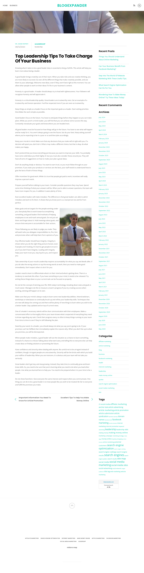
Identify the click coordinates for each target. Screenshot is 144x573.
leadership (40, 44)
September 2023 (104, 160)
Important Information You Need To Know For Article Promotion (35, 399)
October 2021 (103, 257)
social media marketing (106, 388)
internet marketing (105, 367)
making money (103, 433)
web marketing (115, 471)
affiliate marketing (105, 341)
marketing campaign (105, 436)
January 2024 (103, 143)
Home (5, 5)
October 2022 (103, 206)
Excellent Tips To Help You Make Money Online (75, 399)
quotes (101, 379)
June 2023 (102, 172)
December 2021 (104, 249)
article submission (106, 413)
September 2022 (104, 210)
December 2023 (104, 147)
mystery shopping (117, 439)
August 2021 (103, 265)
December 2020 (104, 299)
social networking (105, 468)
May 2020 (102, 329)
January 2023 (103, 193)
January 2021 (103, 295)
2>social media (104, 404)
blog (100, 350)
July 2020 (102, 320)
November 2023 (104, 151)
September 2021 (104, 261)
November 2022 (104, 202)
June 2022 (102, 223)
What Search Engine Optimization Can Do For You (112, 86)
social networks (116, 468)
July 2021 (102, 270)
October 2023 (103, 155)
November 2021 (104, 253)
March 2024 (103, 134)
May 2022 (102, 227)
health (101, 363)
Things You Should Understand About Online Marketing (111, 58)
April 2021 (102, 282)
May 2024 (102, 126)
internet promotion (112, 426)
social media (104, 462)
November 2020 (104, 304)
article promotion (121, 410)
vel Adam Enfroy (21, 44)
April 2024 (102, 130)
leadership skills (122, 430)
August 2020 (103, 316)
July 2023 (102, 168)
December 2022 (104, 198)
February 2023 (104, 189)
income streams (113, 423)
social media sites (119, 465)
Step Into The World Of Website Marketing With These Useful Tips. (113, 77)
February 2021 (104, 291)
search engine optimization (108, 384)
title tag (107, 471)
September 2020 (104, 312)
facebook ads (108, 420)
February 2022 (104, 240)
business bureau (113, 416)
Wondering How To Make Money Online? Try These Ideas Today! (112, 96)
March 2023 (103, 185)
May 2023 (102, 177)
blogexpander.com (109, 482)
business (13, 5)
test (100, 392)
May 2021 (102, 278)
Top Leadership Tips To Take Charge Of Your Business (53, 58)
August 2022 (103, 215)
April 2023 (102, 181)
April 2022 (102, 232)
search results (112, 459)
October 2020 (103, 308)
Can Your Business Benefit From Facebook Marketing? (112, 67)
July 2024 (102, 117)
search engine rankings (107, 452)
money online (106, 439)
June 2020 (102, 325)
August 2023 (103, 164)
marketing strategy (118, 436)
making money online (118, 432)
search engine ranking (119, 449)
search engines (114, 455)
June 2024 (102, 122)
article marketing (104, 346)
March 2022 (103, 236)
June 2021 (102, 274)
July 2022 (102, 219)
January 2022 (103, 244)
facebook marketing (105, 358)
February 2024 (104, 139)
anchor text (103, 407)
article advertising (115, 407)
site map (121, 458)
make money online (105, 375)
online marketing (108, 442)
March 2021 (103, 287)
